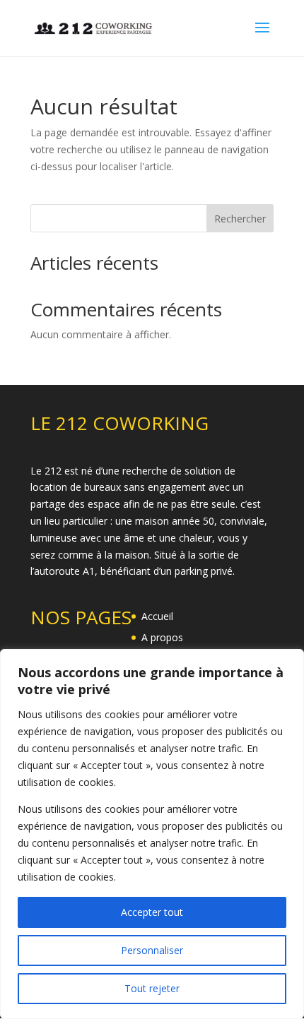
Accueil (157, 616)
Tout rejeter (152, 988)
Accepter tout (152, 912)
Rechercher (240, 218)
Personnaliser (152, 950)
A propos (162, 637)
